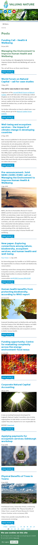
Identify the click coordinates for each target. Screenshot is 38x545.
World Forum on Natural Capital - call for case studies (17, 80)
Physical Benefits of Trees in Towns (17, 477)
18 (24, 527)
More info (16, 538)
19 (27, 527)
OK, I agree (5, 542)
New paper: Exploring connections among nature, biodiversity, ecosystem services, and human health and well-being (18, 248)
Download (10, 425)
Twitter (10, 11)
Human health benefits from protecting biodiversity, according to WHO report (17, 292)
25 (18, 529)
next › (23, 529)
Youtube (14, 11)
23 (11, 529)
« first (5, 527)
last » (28, 529)
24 (15, 529)
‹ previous (12, 527)
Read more (8, 72)
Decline (14, 542)
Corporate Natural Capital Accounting (15, 386)
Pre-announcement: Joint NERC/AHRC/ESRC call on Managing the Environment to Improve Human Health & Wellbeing (18, 177)
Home (3, 28)
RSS (5, 11)
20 (31, 527)
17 (21, 527)
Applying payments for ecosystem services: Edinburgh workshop (18, 439)
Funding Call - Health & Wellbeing (14, 41)
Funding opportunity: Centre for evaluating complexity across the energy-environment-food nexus (17, 345)
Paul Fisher (5, 258)
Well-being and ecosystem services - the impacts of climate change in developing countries (17, 128)
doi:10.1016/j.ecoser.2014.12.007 (20, 278)
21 (34, 527)
